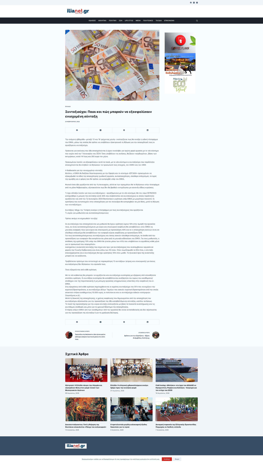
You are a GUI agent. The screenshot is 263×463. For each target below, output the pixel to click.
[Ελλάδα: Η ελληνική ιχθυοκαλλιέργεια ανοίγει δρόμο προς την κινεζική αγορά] (131, 370)
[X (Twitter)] (194, 2)
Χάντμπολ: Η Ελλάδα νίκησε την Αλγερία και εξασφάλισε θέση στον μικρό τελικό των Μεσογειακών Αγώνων (83, 387)
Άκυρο (177, 459)
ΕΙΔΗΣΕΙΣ (92, 21)
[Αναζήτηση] (197, 20)
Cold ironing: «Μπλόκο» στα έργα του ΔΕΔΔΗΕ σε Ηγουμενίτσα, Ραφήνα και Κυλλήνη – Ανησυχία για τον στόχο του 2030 (176, 387)
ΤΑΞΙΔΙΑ (159, 21)
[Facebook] (191, 2)
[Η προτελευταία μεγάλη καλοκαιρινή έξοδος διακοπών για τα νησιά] (131, 409)
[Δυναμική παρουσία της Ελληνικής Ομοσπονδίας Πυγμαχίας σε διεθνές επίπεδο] (177, 409)
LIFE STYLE (129, 21)
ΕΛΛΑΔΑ (68, 106)
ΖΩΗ (120, 21)
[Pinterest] (124, 130)
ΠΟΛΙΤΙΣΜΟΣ (148, 21)
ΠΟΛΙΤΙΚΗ (112, 21)
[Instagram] (197, 2)
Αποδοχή (167, 459)
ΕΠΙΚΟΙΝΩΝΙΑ (169, 21)
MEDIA (138, 21)
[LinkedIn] (147, 130)
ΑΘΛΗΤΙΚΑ (102, 21)
